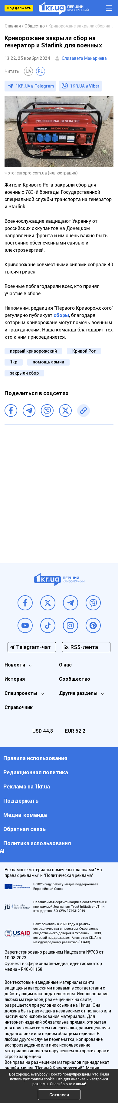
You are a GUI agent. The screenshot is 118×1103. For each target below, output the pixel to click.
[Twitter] (65, 410)
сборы (61, 315)
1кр (13, 362)
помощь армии (48, 362)
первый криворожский (33, 351)
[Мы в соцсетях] (25, 602)
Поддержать (19, 8)
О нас (65, 665)
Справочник (19, 707)
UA (28, 71)
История (15, 679)
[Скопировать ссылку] (83, 410)
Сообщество (74, 679)
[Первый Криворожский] (64, 8)
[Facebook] (11, 410)
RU (40, 71)
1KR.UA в (35, 86)
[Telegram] (29, 410)
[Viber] (47, 410)
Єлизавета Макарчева (84, 58)
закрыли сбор (24, 373)
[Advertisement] (59, 489)
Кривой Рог (84, 351)
